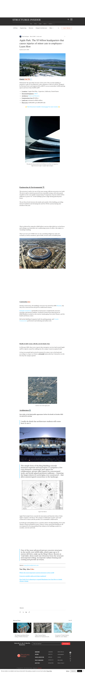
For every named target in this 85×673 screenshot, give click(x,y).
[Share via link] (29, 612)
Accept (79, 671)
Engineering (23, 28)
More (51, 28)
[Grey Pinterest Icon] (70, 656)
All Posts (15, 28)
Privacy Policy (49, 671)
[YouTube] (70, 652)
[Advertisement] (42, 8)
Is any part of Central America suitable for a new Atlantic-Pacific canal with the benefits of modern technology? (62, 635)
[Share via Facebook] (20, 612)
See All (70, 620)
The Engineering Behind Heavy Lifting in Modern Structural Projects (22, 635)
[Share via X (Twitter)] (23, 612)
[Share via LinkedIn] (26, 612)
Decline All (73, 671)
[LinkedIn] (70, 654)
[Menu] (71, 19)
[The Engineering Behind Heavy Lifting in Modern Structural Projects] (22, 628)
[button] (54, 24)
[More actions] (65, 36)
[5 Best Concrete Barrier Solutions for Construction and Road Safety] (42, 628)
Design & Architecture (41, 28)
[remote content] (42, 112)
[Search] (68, 19)
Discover (31, 28)
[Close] (83, 671)
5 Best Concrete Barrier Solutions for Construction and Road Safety (42, 635)
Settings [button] (67, 671)
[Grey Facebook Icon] (70, 661)
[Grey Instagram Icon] (70, 659)
